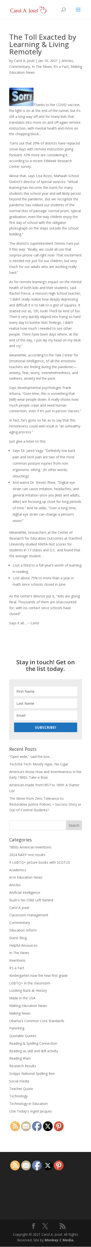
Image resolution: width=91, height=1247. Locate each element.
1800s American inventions (30, 847)
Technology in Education (28, 1103)
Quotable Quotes (22, 1035)
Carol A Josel (19, 907)
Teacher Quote (21, 1088)
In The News (42, 66)
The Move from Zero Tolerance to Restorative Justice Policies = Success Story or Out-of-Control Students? (45, 804)
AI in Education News (25, 877)
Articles (67, 60)
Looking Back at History (28, 990)
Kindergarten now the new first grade (38, 975)
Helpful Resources (23, 945)
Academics (17, 870)
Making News (20, 1013)
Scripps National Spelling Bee (32, 1073)
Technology (18, 1096)
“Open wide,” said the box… (30, 756)
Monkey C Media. (59, 1240)
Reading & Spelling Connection (33, 1043)
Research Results (22, 1066)
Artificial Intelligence (24, 892)
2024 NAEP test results (27, 854)
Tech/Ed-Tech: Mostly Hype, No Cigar (38, 764)
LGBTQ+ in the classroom (29, 983)
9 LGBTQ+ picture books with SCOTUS (39, 862)
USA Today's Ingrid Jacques (30, 1111)
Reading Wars (20, 1058)
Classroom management (28, 915)
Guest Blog (18, 937)
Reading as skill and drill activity (33, 1051)
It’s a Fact (61, 66)
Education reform (23, 930)
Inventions (17, 960)
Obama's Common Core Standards (36, 1020)
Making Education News (28, 1005)
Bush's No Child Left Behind (31, 900)
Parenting (16, 1028)
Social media (19, 1081)
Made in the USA (22, 998)
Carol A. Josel (24, 60)
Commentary (19, 66)
